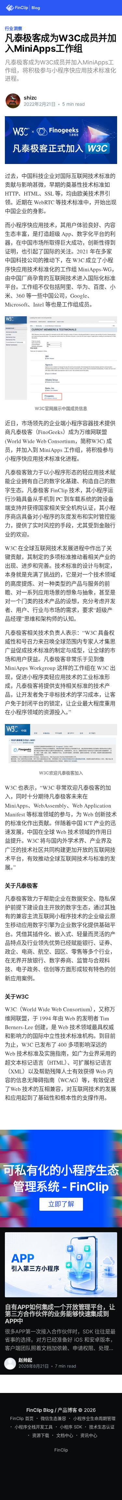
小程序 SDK (71, 1426)
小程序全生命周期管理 (94, 1418)
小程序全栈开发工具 (34, 1426)
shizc (30, 97)
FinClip (61, 1449)
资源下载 (40, 1435)
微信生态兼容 (53, 1418)
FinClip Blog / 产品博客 (51, 1410)
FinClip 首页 (22, 1418)
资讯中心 (88, 1435)
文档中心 (64, 1435)
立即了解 (61, 1204)
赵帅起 (25, 1360)
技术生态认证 (102, 1426)
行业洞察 (13, 28)
